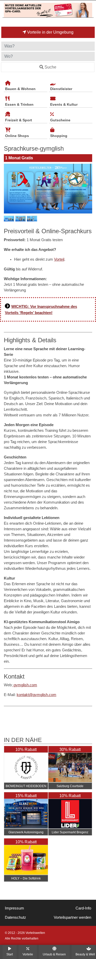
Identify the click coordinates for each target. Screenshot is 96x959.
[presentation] (9, 188)
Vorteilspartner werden (72, 917)
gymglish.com (25, 685)
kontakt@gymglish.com (36, 695)
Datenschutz (15, 917)
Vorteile (28, 954)
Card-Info (83, 908)
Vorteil (59, 259)
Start (9, 954)
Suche (50, 67)
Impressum (14, 908)
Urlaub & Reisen (54, 954)
